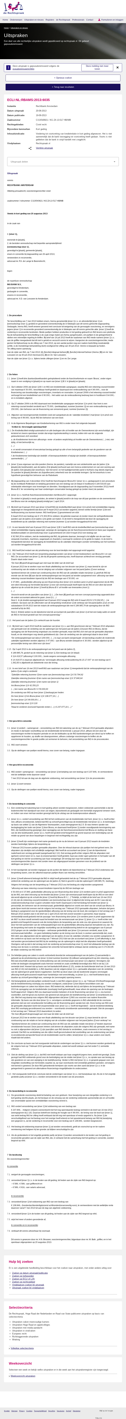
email (120, 1411)
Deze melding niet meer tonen (97, 67)
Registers (50, 20)
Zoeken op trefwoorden (23, 1276)
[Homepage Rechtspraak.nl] (12, 7)
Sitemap (14, 1411)
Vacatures (60, 1411)
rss (116, 1411)
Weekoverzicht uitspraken (23, 1376)
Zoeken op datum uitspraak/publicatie (30, 1273)
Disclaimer (76, 1411)
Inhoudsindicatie (15, 133)
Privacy (22, 1411)
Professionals (78, 20)
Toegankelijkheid (40, 1411)
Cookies (29, 1411)
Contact (89, 20)
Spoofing (51, 1411)
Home (5, 20)
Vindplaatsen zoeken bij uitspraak (28, 1285)
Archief (68, 1411)
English (7, 1411)
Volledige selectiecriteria (22, 1348)
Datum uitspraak (15, 111)
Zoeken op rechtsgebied (23, 1282)
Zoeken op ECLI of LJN (23, 1279)
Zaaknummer (14, 120)
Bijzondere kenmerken (18, 129)
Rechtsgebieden (15, 124)
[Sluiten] (117, 67)
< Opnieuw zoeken (63, 78)
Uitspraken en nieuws (34, 20)
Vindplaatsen (14, 143)
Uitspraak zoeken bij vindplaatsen (28, 1288)
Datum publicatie (15, 115)
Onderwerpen (16, 20)
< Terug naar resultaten (63, 87)
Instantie (11, 106)
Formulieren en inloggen (112, 20)
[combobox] (63, 162)
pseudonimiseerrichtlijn (23, 69)
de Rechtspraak (63, 20)
